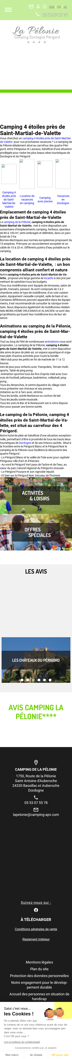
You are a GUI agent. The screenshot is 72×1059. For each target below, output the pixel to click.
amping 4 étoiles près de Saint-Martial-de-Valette (9, 199)
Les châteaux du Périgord (36, 660)
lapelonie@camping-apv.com (36, 815)
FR (59, 7)
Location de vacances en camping (27, 199)
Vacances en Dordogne (63, 199)
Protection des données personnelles (39, 976)
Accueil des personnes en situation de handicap (39, 996)
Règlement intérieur (36, 939)
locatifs (49, 278)
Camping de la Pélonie (36, 769)
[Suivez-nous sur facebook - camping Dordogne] (36, 910)
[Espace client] (38, 6)
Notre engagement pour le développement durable (39, 984)
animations (52, 341)
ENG (52, 7)
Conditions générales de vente (36, 929)
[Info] (44, 6)
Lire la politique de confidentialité (22, 1042)
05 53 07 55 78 (54, 14)
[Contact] (31, 6)
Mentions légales (39, 962)
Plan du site (39, 969)
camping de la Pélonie (17, 222)
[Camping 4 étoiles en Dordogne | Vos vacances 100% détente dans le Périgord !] (36, 34)
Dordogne (25, 442)
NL (65, 7)
